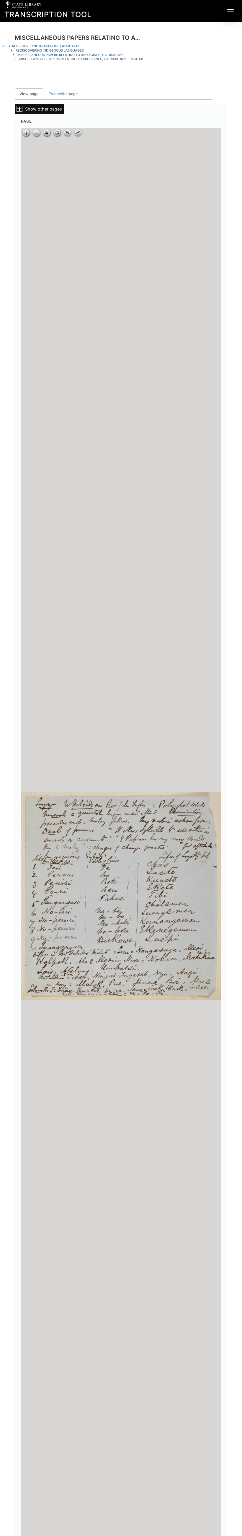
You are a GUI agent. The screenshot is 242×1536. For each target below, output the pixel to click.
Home (4, 46)
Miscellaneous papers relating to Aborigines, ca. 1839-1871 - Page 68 (81, 59)
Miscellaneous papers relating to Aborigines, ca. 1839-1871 (71, 55)
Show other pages (43, 108)
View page (31, 94)
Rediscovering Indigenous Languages (46, 46)
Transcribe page (63, 94)
